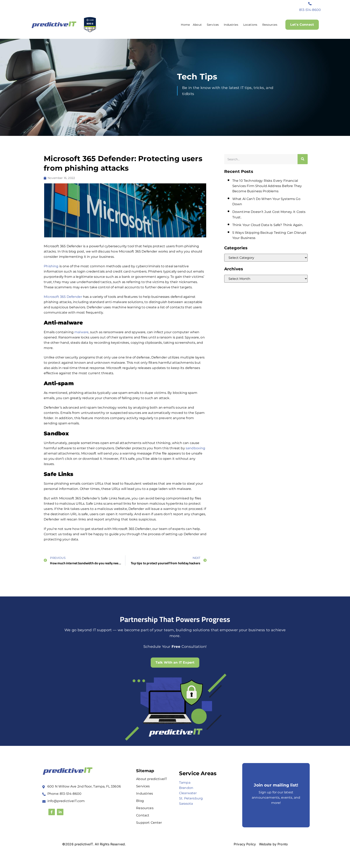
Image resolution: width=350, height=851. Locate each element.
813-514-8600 (310, 10)
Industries (231, 24)
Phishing (51, 266)
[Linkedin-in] (60, 812)
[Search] (303, 159)
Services (213, 24)
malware (81, 332)
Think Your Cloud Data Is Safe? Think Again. (267, 225)
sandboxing (195, 448)
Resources (269, 24)
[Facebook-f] (51, 812)
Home (185, 24)
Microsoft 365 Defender (63, 297)
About (197, 24)
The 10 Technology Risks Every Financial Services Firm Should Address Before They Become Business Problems (267, 186)
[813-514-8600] (310, 3)
